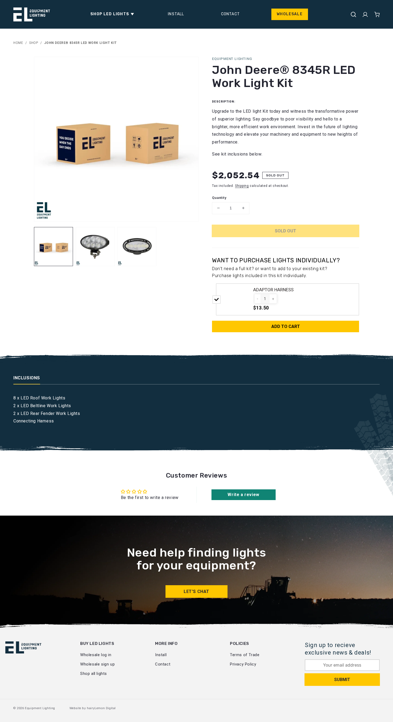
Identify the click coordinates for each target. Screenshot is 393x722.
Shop (33, 43)
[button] (110, 14)
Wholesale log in (95, 654)
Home (18, 43)
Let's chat (196, 591)
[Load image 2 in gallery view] (95, 246)
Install (161, 654)
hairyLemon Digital (101, 708)
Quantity (219, 198)
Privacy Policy (243, 664)
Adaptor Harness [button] (273, 289)
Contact (162, 664)
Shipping (242, 186)
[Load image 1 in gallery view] (53, 246)
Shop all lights (93, 673)
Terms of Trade (244, 654)
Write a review (243, 494)
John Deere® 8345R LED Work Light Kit (80, 43)
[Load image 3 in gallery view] (136, 246)
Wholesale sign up (97, 664)
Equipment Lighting (40, 708)
